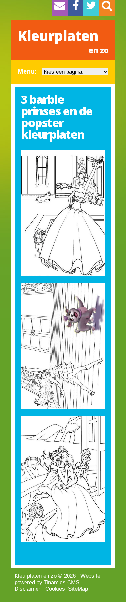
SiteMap (78, 589)
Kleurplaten (63, 40)
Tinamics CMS (61, 582)
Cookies (55, 589)
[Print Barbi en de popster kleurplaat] (63, 213)
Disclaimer (27, 589)
